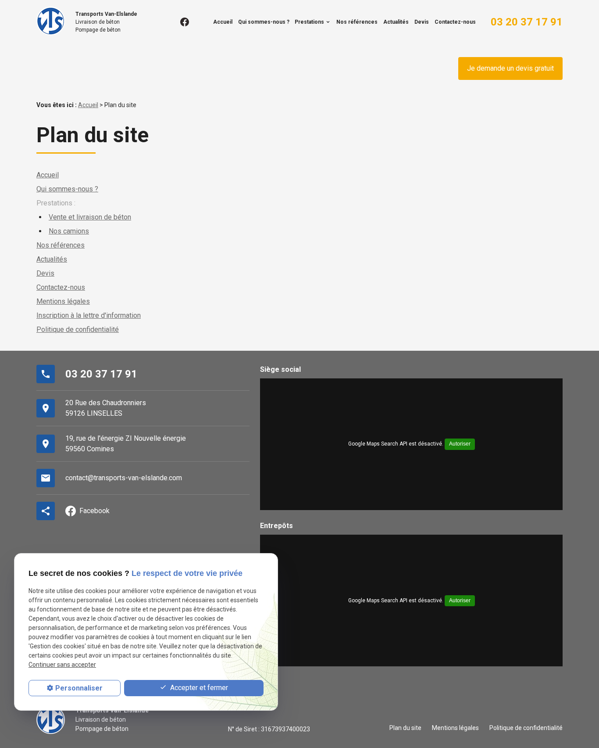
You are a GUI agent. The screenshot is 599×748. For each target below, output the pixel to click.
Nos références (357, 22)
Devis (421, 22)
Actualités (396, 22)
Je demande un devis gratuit (510, 68)
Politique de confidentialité (77, 329)
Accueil (222, 22)
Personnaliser (79, 688)
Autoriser (460, 444)
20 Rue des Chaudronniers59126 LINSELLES (105, 408)
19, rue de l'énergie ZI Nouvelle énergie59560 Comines (125, 443)
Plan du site (405, 727)
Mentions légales (63, 301)
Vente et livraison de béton (90, 217)
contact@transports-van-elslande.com (123, 478)
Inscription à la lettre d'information (88, 315)
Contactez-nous (455, 22)
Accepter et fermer (198, 687)
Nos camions (69, 231)
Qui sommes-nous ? (263, 22)
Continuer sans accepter (62, 664)
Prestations (309, 22)
